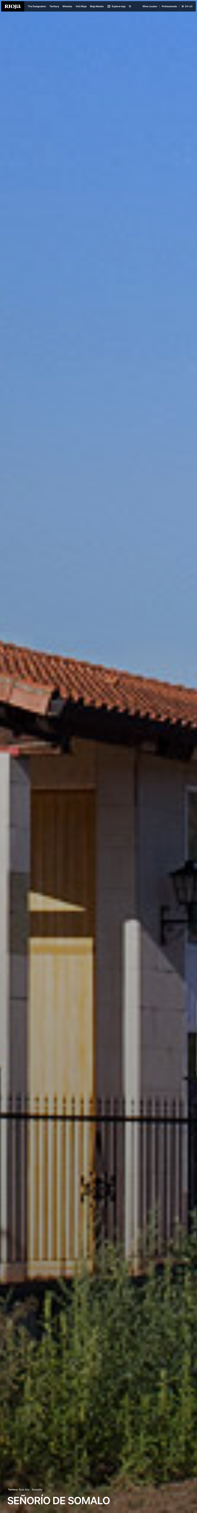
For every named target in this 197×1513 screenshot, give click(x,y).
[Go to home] (12, 6)
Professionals (169, 6)
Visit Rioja (81, 6)
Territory (54, 6)
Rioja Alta (24, 1489)
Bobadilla (37, 1489)
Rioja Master (97, 6)
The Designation (37, 6)
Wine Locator (149, 6)
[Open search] (130, 6)
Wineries (67, 6)
